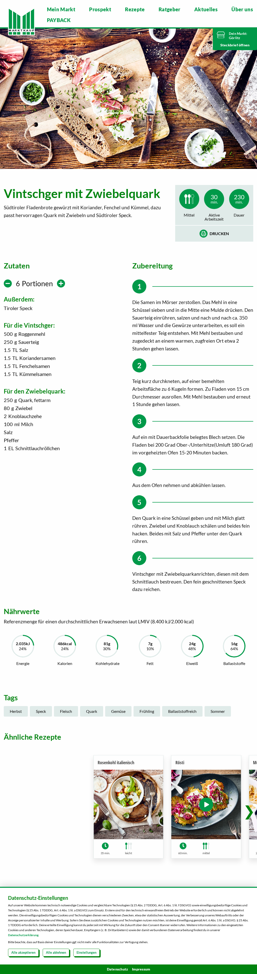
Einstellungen (86, 952)
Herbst (16, 711)
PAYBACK (59, 20)
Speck (41, 711)
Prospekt (100, 9)
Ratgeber (169, 9)
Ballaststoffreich (182, 711)
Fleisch (66, 711)
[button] (249, 810)
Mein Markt (61, 9)
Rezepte (135, 9)
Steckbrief (229, 45)
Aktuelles (206, 9)
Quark (91, 711)
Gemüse (118, 711)
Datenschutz (117, 969)
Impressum (141, 969)
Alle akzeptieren (23, 952)
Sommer (218, 711)
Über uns (242, 9)
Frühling (147, 711)
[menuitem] (61, 9)
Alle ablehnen (56, 952)
